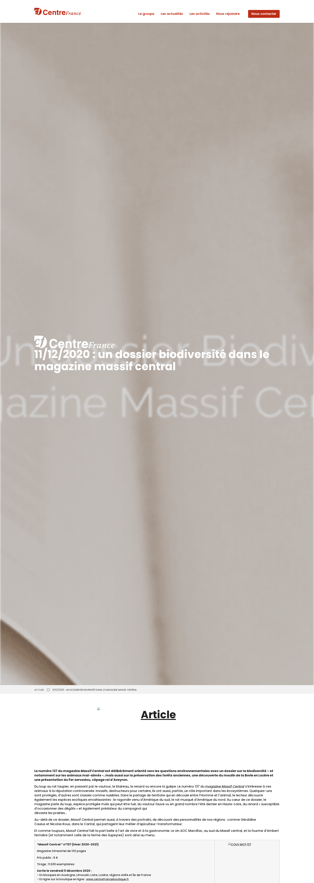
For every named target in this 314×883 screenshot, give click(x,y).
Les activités (200, 14)
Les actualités (172, 14)
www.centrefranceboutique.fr (107, 879)
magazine (224, 786)
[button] (264, 14)
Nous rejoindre (228, 14)
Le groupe (146, 14)
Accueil (39, 690)
